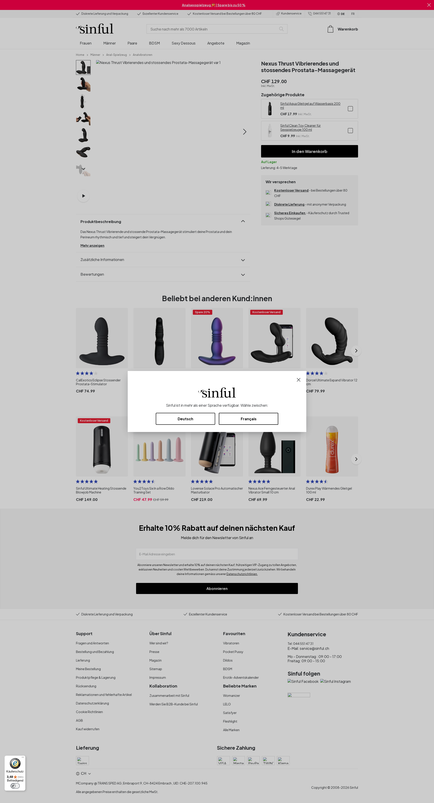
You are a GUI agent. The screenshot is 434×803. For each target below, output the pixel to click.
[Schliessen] (299, 379)
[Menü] (23, 758)
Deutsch (185, 418)
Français (249, 418)
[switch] (15, 786)
